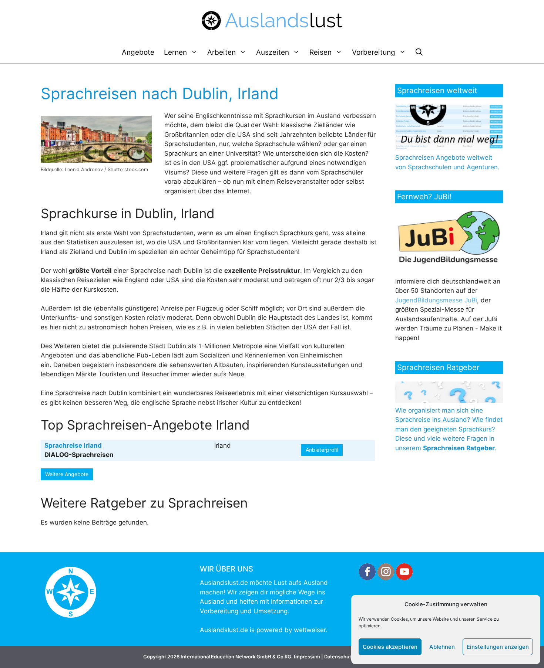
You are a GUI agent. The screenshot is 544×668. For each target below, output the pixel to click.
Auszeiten (272, 52)
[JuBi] (449, 262)
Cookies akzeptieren (390, 646)
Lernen (175, 52)
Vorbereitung (373, 52)
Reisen (320, 52)
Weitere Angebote (66, 474)
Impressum (307, 656)
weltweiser (310, 630)
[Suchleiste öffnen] (419, 52)
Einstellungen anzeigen (498, 646)
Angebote (138, 52)
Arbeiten (221, 52)
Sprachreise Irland (73, 445)
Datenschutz (339, 656)
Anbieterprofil (322, 450)
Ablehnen (442, 646)
